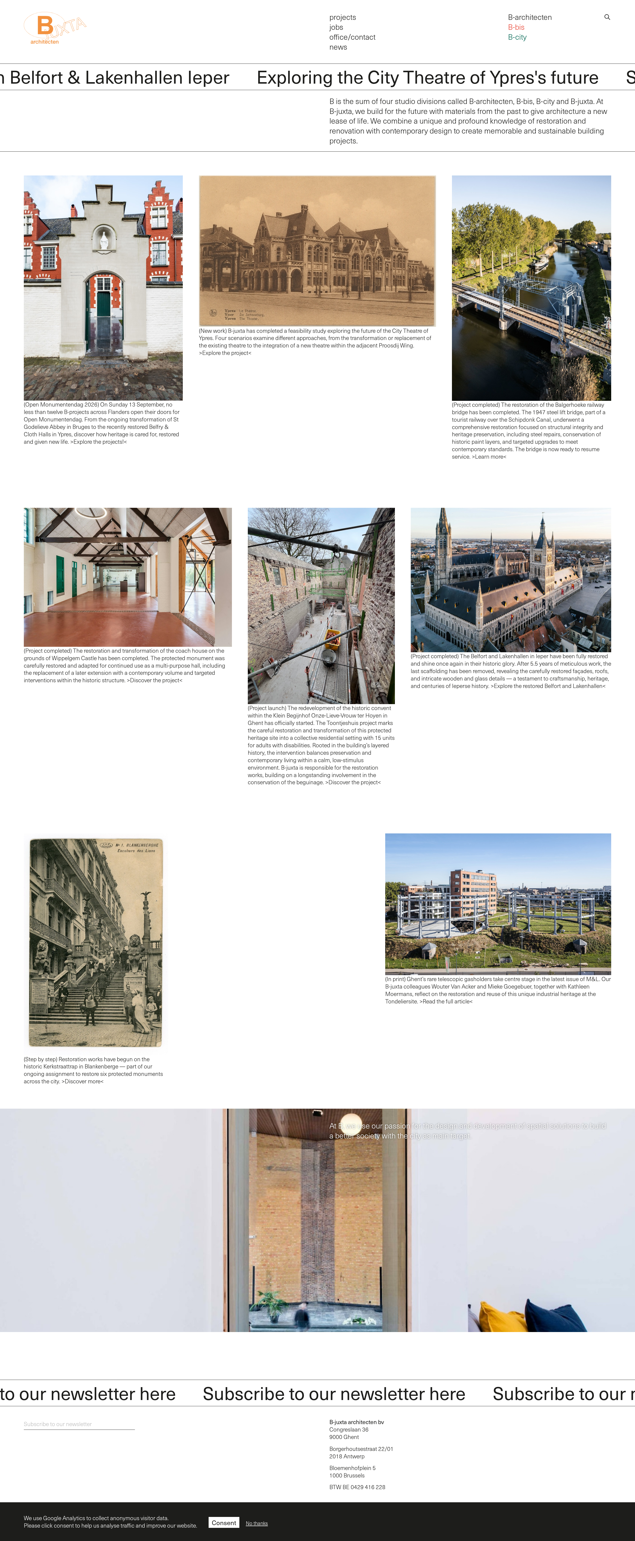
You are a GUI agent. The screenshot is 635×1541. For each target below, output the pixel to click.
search (607, 16)
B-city (517, 37)
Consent (224, 1522)
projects (342, 17)
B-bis (516, 27)
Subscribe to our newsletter (58, 1424)
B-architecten (530, 17)
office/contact (352, 37)
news (338, 46)
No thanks (257, 1523)
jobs (336, 27)
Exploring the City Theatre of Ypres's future (403, 76)
